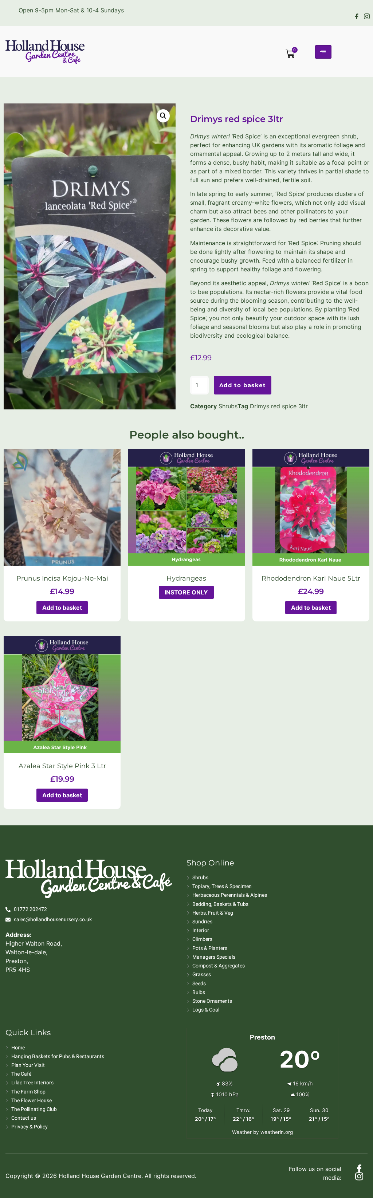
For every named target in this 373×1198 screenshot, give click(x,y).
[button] (163, 115)
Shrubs (228, 406)
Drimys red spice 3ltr (279, 406)
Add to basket (242, 385)
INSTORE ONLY (186, 592)
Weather (242, 1132)
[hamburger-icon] (323, 52)
